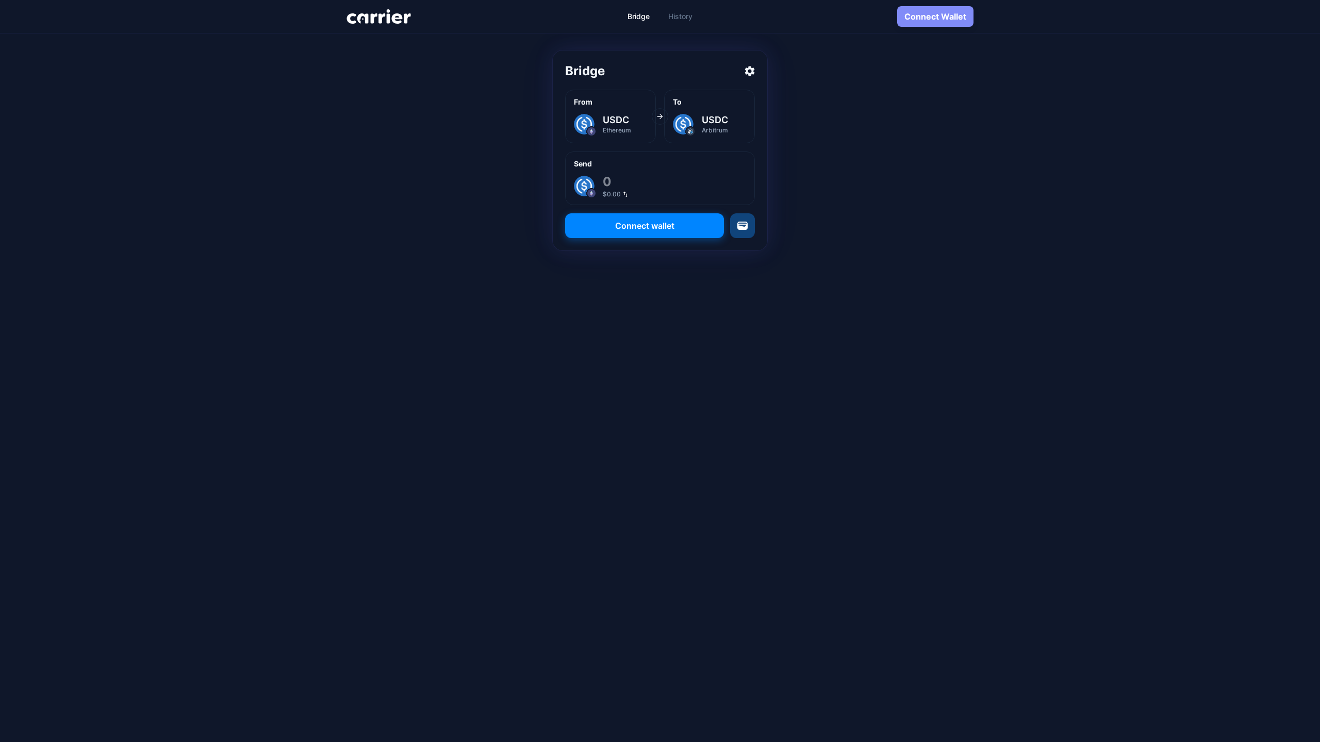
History (680, 16)
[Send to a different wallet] (742, 225)
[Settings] (749, 71)
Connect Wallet (935, 16)
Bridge (639, 16)
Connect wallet (644, 226)
